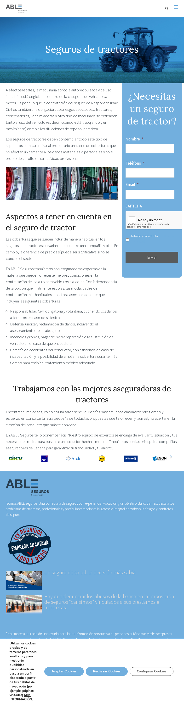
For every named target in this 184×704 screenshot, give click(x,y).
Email (132, 184)
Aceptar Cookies (64, 671)
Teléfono (135, 163)
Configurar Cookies (151, 671)
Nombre (135, 139)
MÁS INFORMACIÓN (21, 697)
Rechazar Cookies (107, 671)
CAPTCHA (134, 206)
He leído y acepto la (152, 239)
